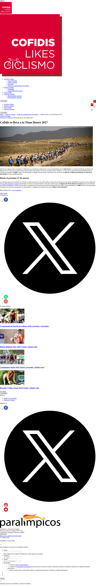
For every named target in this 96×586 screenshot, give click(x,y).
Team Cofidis (8, 92)
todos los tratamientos (21, 565)
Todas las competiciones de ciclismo (18, 86)
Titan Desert (3, 193)
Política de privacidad (10, 398)
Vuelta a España (12, 82)
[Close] (1, 544)
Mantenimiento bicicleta (15, 96)
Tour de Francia (12, 81)
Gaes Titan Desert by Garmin (10, 183)
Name (5, 550)
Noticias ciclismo (9, 87)
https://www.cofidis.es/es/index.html (10, 536)
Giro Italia (11, 84)
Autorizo (19, 565)
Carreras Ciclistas (10, 114)
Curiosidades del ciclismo (15, 91)
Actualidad (11, 89)
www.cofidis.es (16, 190)
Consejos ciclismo (9, 94)
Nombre (6, 555)
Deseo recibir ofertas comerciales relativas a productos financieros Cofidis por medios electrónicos (39, 570)
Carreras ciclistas (9, 79)
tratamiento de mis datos (24, 566)
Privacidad (7, 563)
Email (6, 559)
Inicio (1, 114)
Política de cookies (9, 400)
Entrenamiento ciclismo (14, 97)
